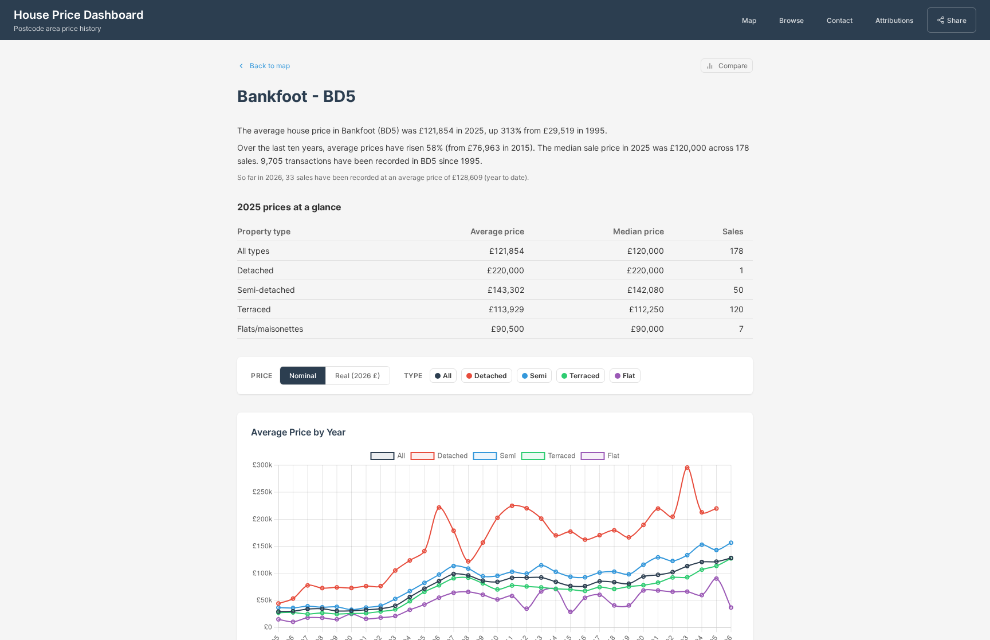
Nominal (302, 375)
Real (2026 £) (357, 375)
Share (957, 20)
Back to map (270, 65)
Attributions (894, 20)
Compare (733, 65)
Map (749, 20)
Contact (839, 20)
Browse (791, 20)
